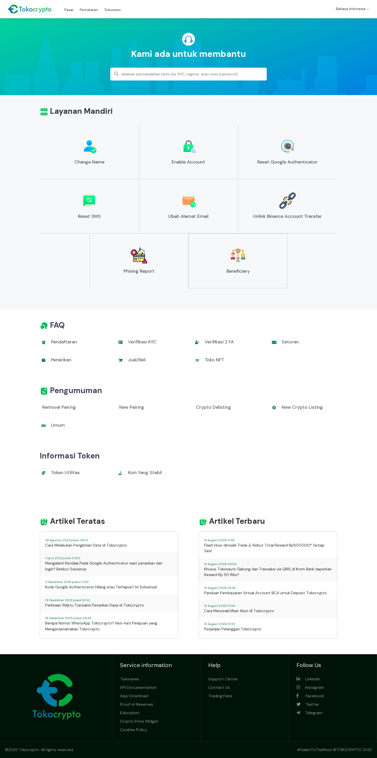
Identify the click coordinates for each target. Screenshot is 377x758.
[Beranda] (30, 9)
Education (129, 712)
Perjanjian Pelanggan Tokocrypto (232, 629)
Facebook (311, 696)
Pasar (69, 9)
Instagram (312, 687)
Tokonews (112, 9)
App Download (134, 696)
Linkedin (310, 679)
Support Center (223, 679)
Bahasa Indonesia (351, 9)
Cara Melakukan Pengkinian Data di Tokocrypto (86, 545)
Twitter (310, 704)
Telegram (311, 712)
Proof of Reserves (136, 704)
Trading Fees (220, 696)
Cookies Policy (133, 729)
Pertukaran (89, 9)
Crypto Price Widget (139, 721)
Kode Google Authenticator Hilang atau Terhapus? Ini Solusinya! (101, 587)
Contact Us (219, 687)
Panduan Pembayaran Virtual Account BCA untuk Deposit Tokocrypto (265, 593)
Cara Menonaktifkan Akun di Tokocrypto (239, 610)
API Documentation (138, 687)
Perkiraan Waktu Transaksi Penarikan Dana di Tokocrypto (94, 605)
